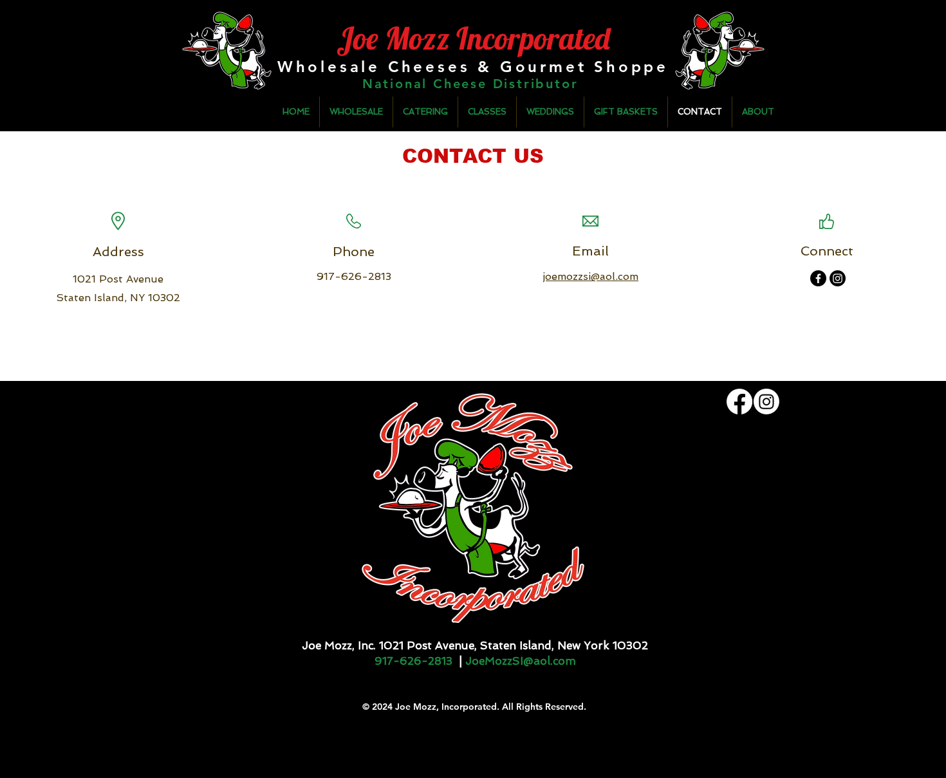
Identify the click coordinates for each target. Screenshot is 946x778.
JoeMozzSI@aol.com (520, 660)
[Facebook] (818, 278)
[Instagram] (838, 278)
